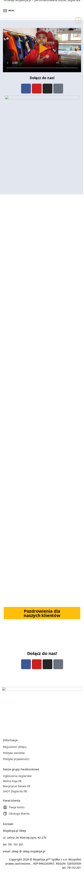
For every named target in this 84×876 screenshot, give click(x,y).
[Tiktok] (58, 88)
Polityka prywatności (16, 759)
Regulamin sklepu (15, 747)
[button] (78, 20)
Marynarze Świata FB (16, 786)
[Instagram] (47, 88)
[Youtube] (37, 88)
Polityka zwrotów (14, 753)
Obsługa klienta (19, 813)
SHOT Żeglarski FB (15, 791)
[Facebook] (26, 88)
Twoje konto (16, 807)
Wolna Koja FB (12, 781)
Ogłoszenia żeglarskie (17, 776)
